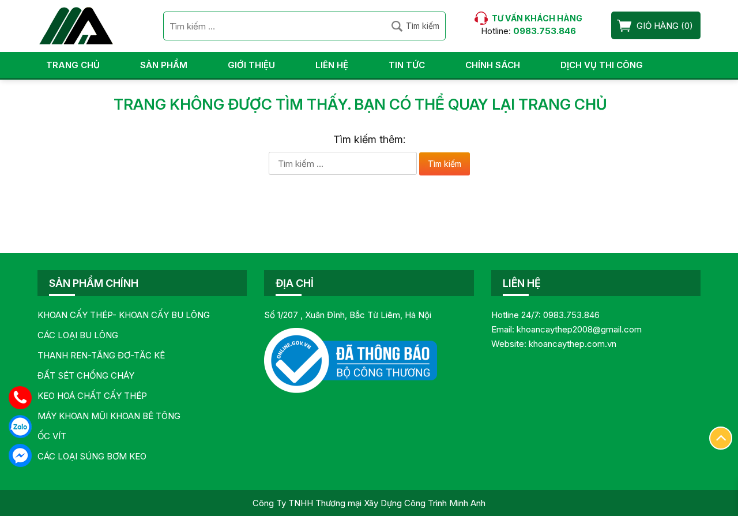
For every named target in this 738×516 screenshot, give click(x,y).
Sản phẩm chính (93, 283)
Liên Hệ (331, 64)
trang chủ (562, 104)
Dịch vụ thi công (601, 64)
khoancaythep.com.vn (572, 343)
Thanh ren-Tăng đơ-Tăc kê (101, 355)
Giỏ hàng (658, 25)
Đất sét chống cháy (85, 375)
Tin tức (407, 64)
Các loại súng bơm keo (91, 456)
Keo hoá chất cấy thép (92, 395)
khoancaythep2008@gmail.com (579, 329)
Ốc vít (51, 436)
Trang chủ (73, 64)
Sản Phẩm (163, 64)
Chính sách (492, 64)
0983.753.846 (571, 314)
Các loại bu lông (77, 335)
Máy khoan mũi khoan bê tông (108, 415)
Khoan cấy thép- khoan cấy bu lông (123, 314)
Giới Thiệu (251, 64)
